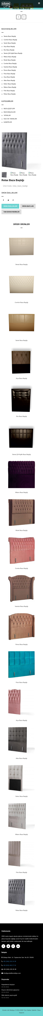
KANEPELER (8, 122)
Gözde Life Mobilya (8, 1010)
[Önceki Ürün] (18, 17)
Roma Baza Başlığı (10, 70)
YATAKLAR (7, 115)
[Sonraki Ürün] (24, 17)
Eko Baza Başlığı (9, 50)
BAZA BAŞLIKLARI (10, 112)
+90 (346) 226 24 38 (9, 961)
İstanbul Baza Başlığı (10, 67)
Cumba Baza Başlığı (10, 63)
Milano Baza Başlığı (10, 56)
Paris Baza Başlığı (9, 73)
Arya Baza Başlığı (9, 46)
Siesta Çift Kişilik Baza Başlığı (13, 53)
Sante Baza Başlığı (10, 43)
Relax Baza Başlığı (10, 94)
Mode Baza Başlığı (10, 60)
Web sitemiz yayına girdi (9, 995)
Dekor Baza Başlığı (10, 84)
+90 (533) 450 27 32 (9, 965)
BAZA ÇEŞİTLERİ (9, 108)
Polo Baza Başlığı (9, 90)
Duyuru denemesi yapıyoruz (10, 990)
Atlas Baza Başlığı (9, 80)
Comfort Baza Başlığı (10, 40)
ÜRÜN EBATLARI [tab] (28, 206)
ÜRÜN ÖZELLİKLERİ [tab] (10, 206)
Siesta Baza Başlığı (10, 36)
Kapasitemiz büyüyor (8, 984)
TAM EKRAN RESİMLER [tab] (11, 212)
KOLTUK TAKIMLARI (10, 119)
